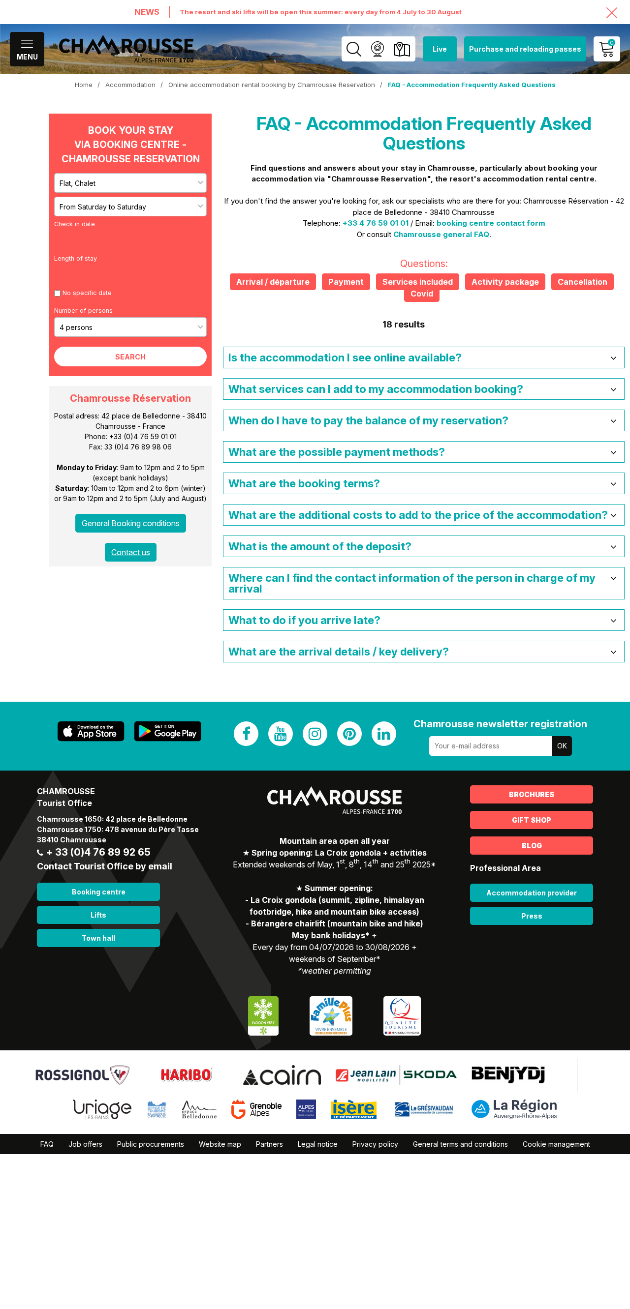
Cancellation (582, 282)
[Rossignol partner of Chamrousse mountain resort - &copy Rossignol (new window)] (82, 1074)
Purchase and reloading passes (525, 49)
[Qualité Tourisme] (402, 1015)
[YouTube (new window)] (280, 733)
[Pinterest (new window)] (349, 733)
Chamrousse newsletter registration (500, 724)
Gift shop (531, 820)
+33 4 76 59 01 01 (376, 223)
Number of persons (83, 310)
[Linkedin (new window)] (384, 733)
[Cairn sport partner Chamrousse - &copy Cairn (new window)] (282, 1074)
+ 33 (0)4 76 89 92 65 (98, 852)
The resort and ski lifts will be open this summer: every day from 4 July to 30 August (321, 12)
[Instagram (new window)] (315, 733)
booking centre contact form (491, 223)
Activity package (505, 282)
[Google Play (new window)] (167, 731)
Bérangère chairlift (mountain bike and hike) (337, 923)
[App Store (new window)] (91, 731)
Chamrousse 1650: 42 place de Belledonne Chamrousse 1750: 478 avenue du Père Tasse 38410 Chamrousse (118, 829)
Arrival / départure (273, 282)
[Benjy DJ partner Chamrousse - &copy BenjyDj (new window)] (508, 1074)
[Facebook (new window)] (246, 733)
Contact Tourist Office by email (104, 866)
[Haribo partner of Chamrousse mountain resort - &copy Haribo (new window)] (186, 1074)
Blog (532, 845)
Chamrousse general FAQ (441, 234)
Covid (421, 293)
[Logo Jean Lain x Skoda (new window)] (396, 1074)
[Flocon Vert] (263, 1015)
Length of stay (75, 258)
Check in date (74, 224)
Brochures (531, 794)
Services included (417, 282)
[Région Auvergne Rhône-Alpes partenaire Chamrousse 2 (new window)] (514, 1108)
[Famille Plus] (331, 1015)
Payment (346, 282)
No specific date (87, 293)
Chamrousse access (401, 48)
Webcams (377, 49)
